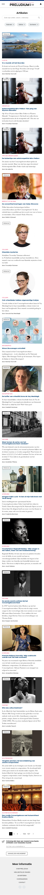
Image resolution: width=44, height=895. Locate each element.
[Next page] (33, 833)
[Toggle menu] (3, 4)
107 (28, 834)
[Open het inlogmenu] (40, 4)
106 (24, 834)
